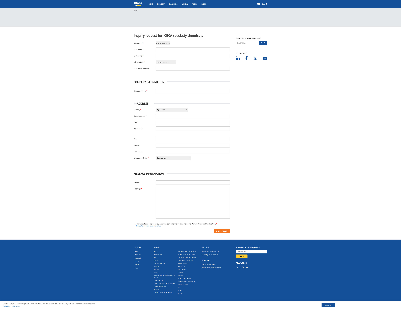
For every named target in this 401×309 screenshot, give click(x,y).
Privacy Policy (149, 226)
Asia (155, 257)
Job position (138, 62)
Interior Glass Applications (186, 254)
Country (137, 109)
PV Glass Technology (184, 278)
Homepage (138, 151)
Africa (155, 251)
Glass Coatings (158, 280)
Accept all (328, 305)
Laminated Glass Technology (187, 257)
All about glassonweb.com (210, 251)
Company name (140, 91)
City (135, 122)
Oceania (180, 272)
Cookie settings (16, 306)
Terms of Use (140, 226)
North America (182, 269)
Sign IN (264, 4)
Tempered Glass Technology (186, 281)
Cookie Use (157, 226)
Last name (138, 56)
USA (179, 287)
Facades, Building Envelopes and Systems (164, 276)
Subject (137, 182)
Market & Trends (183, 263)
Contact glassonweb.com (210, 255)
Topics (194, 4)
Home (135, 10)
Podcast (180, 275)
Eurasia (156, 266)
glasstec (156, 289)
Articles (185, 4)
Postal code (138, 128)
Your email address (141, 68)
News (151, 4)
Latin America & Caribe (185, 260)
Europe (156, 269)
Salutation (138, 43)
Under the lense (183, 284)
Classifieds (173, 4)
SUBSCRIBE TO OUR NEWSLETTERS (248, 38)
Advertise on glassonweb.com (211, 268)
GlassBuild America (160, 286)
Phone (136, 145)
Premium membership (209, 264)
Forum (203, 4)
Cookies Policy (6, 306)
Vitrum (180, 293)
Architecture (158, 254)
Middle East (181, 266)
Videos (180, 290)
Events (156, 272)
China (156, 260)
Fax (135, 139)
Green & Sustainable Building (163, 292)
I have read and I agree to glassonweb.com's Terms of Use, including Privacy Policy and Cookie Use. (176, 224)
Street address (139, 116)
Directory (161, 4)
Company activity (140, 158)
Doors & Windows (160, 263)
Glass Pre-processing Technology (164, 283)
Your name (138, 49)
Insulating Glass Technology (187, 251)
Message (137, 189)
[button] (182, 103)
